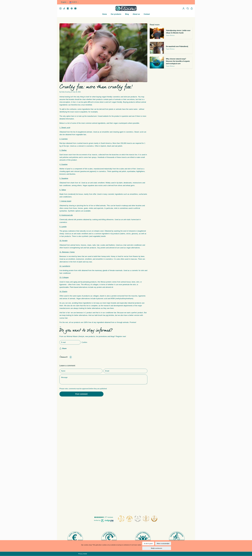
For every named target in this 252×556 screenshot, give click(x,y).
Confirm (84, 342)
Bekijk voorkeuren (156, 548)
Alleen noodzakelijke (163, 543)
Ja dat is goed (148, 543)
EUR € (74, 2)
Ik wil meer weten (135, 545)
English (63, 2)
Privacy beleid (82, 554)
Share (64, 348)
